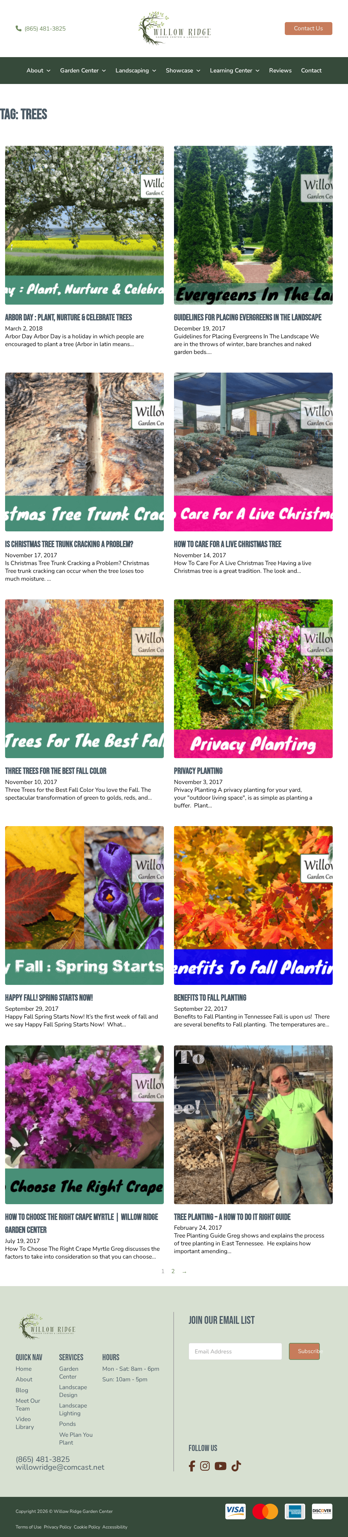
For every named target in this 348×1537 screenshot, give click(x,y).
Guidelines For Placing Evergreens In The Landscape (247, 318)
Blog (22, 1390)
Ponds (67, 1424)
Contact (311, 70)
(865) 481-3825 (43, 1460)
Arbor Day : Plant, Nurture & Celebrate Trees (68, 318)
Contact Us (308, 28)
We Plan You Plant (76, 1439)
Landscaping (132, 70)
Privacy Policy (57, 1527)
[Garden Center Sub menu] (104, 70)
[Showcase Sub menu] (198, 70)
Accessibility (114, 1527)
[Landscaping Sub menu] (154, 70)
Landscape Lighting (73, 1409)
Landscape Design (73, 1391)
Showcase (179, 70)
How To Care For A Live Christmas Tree (227, 544)
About (35, 70)
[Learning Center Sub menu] (257, 70)
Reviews (280, 70)
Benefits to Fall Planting (210, 998)
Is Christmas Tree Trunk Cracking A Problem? (69, 544)
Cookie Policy (87, 1527)
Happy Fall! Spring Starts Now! (49, 998)
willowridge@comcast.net (60, 1467)
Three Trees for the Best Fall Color (55, 771)
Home (24, 1369)
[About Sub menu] (48, 70)
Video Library (25, 1423)
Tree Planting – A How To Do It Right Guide (232, 1217)
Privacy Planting (198, 771)
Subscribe (309, 1351)
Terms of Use (28, 1527)
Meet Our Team (28, 1405)
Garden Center (79, 70)
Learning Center (231, 70)
